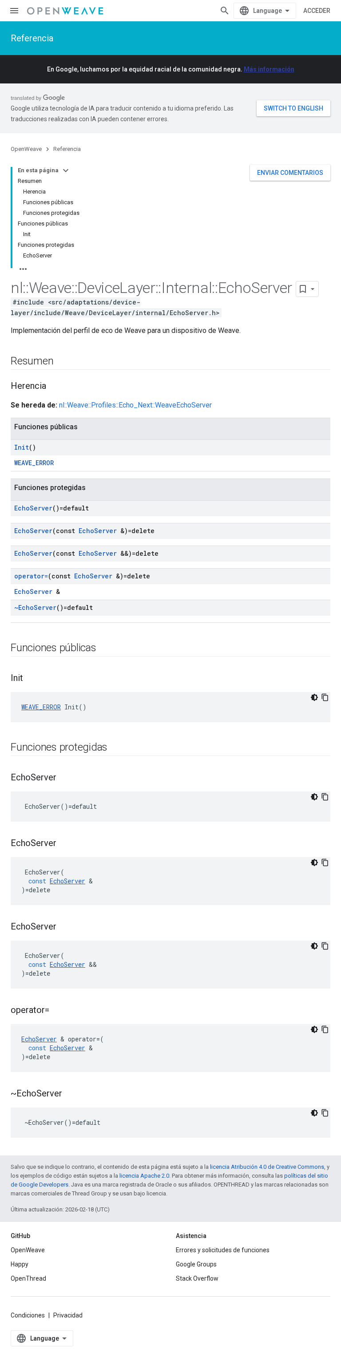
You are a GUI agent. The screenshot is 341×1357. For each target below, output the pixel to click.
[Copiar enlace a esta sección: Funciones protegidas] (116, 748)
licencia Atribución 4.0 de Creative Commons (267, 1166)
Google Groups (196, 1264)
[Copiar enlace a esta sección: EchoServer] (65, 778)
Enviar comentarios (290, 172)
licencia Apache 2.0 (144, 1175)
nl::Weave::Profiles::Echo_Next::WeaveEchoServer (135, 405)
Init (21, 447)
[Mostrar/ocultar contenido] (65, 170)
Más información (269, 69)
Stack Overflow (197, 1278)
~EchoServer (35, 607)
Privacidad (68, 1315)
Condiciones (28, 1315)
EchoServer (33, 508)
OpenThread (28, 1278)
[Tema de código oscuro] (314, 697)
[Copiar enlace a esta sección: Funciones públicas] (105, 648)
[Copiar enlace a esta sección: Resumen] (62, 361)
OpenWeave (26, 149)
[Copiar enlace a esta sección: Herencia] (55, 386)
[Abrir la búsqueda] (224, 10)
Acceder (316, 10)
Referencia (32, 38)
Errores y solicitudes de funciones (223, 1250)
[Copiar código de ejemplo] (325, 697)
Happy (19, 1264)
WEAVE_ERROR (34, 463)
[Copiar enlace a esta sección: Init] (32, 678)
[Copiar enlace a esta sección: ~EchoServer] (71, 1094)
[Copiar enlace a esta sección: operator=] (58, 1010)
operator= (31, 576)
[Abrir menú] (14, 10)
